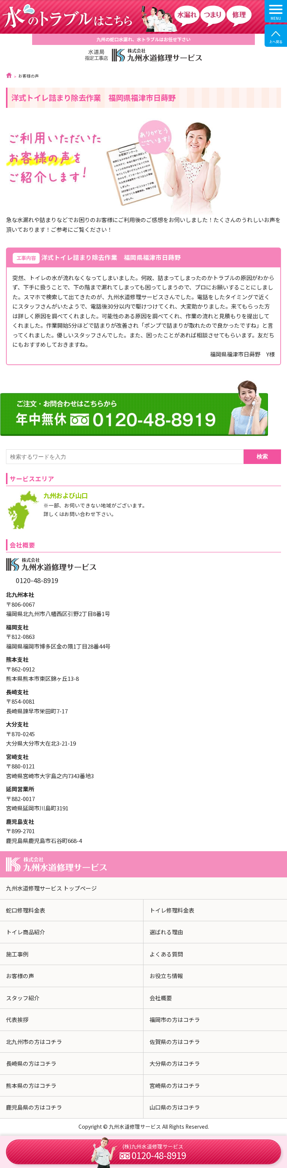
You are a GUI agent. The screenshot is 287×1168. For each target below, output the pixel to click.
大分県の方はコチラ (174, 1063)
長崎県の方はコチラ (31, 1063)
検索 (262, 456)
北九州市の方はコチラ (34, 1042)
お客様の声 (20, 976)
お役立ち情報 (166, 976)
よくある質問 (166, 954)
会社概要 (160, 998)
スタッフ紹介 (23, 998)
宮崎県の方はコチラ (174, 1085)
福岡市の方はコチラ (174, 1019)
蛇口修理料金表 (25, 910)
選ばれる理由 (166, 932)
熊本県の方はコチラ (31, 1085)
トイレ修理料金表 (171, 910)
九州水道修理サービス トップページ (51, 888)
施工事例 (17, 954)
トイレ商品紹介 (25, 932)
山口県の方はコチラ (174, 1107)
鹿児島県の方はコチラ (34, 1107)
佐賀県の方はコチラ (174, 1042)
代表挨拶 (17, 1019)
